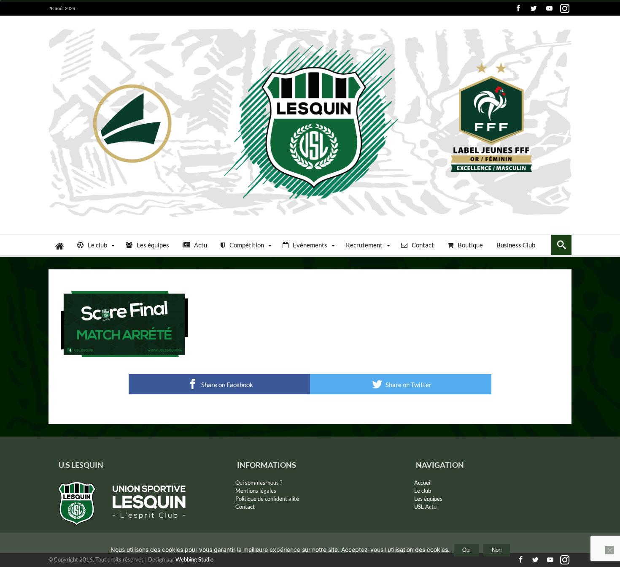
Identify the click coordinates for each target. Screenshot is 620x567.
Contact (245, 506)
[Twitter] (533, 9)
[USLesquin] (310, 28)
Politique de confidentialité (267, 498)
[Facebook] (518, 9)
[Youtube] (549, 9)
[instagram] (564, 9)
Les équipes (428, 498)
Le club (422, 490)
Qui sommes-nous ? (258, 482)
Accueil (422, 482)
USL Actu (425, 506)
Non (496, 550)
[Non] (609, 550)
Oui (466, 550)
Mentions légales (255, 490)
